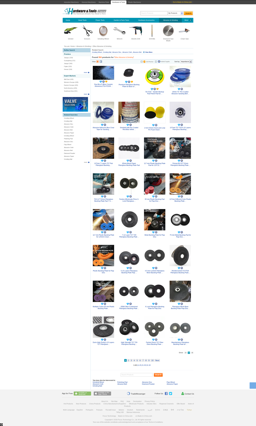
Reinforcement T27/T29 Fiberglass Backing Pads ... (180, 272)
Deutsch (130, 410)
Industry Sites (151, 404)
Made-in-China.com (125, 416)
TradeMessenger (136, 393)
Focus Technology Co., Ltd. (128, 420)
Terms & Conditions (156, 422)
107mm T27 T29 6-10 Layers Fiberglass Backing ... (180, 128)
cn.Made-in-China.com (143, 416)
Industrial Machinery (71, 2)
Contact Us (187, 393)
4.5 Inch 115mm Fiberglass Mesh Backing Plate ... (154, 272)
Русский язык (111, 410)
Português (89, 410)
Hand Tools (82, 20)
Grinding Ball (68, 121)
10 (152, 360)
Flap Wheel (67, 144)
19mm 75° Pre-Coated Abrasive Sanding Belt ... (180, 93)
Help (128, 401)
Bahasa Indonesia (133, 412)
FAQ (122, 401)
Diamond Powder (69, 153)
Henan (66, 69)
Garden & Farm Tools (121, 20)
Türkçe (189, 410)
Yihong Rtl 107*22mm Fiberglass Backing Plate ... (180, 164)
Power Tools (100, 20)
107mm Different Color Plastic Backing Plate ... (180, 200)
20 (185, 352)
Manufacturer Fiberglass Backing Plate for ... (180, 343)
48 (192, 352)
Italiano (121, 410)
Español (80, 410)
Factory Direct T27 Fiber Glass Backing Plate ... (154, 343)
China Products (94, 404)
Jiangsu (66, 57)
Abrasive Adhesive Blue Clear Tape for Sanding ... (103, 128)
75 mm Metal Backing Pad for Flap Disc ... (180, 236)
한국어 (157, 410)
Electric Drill (135, 39)
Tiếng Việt (120, 412)
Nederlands (140, 410)
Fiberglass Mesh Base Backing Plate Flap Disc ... (180, 307)
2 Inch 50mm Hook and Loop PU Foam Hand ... (154, 129)
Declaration (137, 401)
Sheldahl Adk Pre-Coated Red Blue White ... (129, 128)
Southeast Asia (69, 91)
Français (99, 410)
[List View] (101, 61)
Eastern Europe (69, 85)
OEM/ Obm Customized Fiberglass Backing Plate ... (129, 307)
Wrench (119, 39)
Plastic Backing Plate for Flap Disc (103, 272)
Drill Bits (152, 39)
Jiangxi (66, 63)
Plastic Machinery (134, 2)
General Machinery (89, 2)
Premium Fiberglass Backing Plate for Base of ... (129, 85)
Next (157, 360)
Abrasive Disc (68, 124)
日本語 (165, 410)
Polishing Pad (68, 138)
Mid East (67, 79)
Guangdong (68, 60)
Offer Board (181, 404)
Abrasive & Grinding (170, 20)
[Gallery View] (97, 61)
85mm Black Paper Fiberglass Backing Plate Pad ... (129, 165)
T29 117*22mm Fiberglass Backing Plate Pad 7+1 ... (103, 200)
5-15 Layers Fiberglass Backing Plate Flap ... (129, 272)
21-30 (144, 365)
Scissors (87, 39)
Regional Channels (166, 404)
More (186, 20)
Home (68, 20)
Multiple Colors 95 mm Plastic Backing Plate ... (103, 307)
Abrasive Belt (68, 130)
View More (148, 52)
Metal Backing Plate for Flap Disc (155, 236)
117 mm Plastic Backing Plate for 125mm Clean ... (103, 236)
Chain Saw (185, 39)
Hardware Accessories (146, 20)
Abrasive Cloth (68, 127)
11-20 (139, 365)
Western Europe (69, 82)
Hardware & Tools (118, 2)
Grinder (70, 39)
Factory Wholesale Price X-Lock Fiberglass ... (129, 200)
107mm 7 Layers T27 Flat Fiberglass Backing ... (103, 164)
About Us (104, 401)
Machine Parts (104, 2)
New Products (81, 404)
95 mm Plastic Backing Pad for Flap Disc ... (155, 200)
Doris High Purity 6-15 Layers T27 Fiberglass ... (103, 343)
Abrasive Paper (69, 133)
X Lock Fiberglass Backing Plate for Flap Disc (154, 307)
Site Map (114, 401)
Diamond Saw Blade (168, 40)
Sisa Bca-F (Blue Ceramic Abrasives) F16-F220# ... (103, 85)
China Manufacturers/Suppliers (114, 404)
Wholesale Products (136, 404)
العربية (150, 410)
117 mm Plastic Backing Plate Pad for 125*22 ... (154, 164)
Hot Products (68, 404)
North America (68, 88)
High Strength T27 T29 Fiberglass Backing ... (129, 343)
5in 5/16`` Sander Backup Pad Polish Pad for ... (154, 93)
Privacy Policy (150, 401)
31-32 (148, 365)
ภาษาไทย (180, 410)
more (85, 72)
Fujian (66, 66)
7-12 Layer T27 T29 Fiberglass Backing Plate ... (129, 236)
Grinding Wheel (103, 39)
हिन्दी (172, 410)
